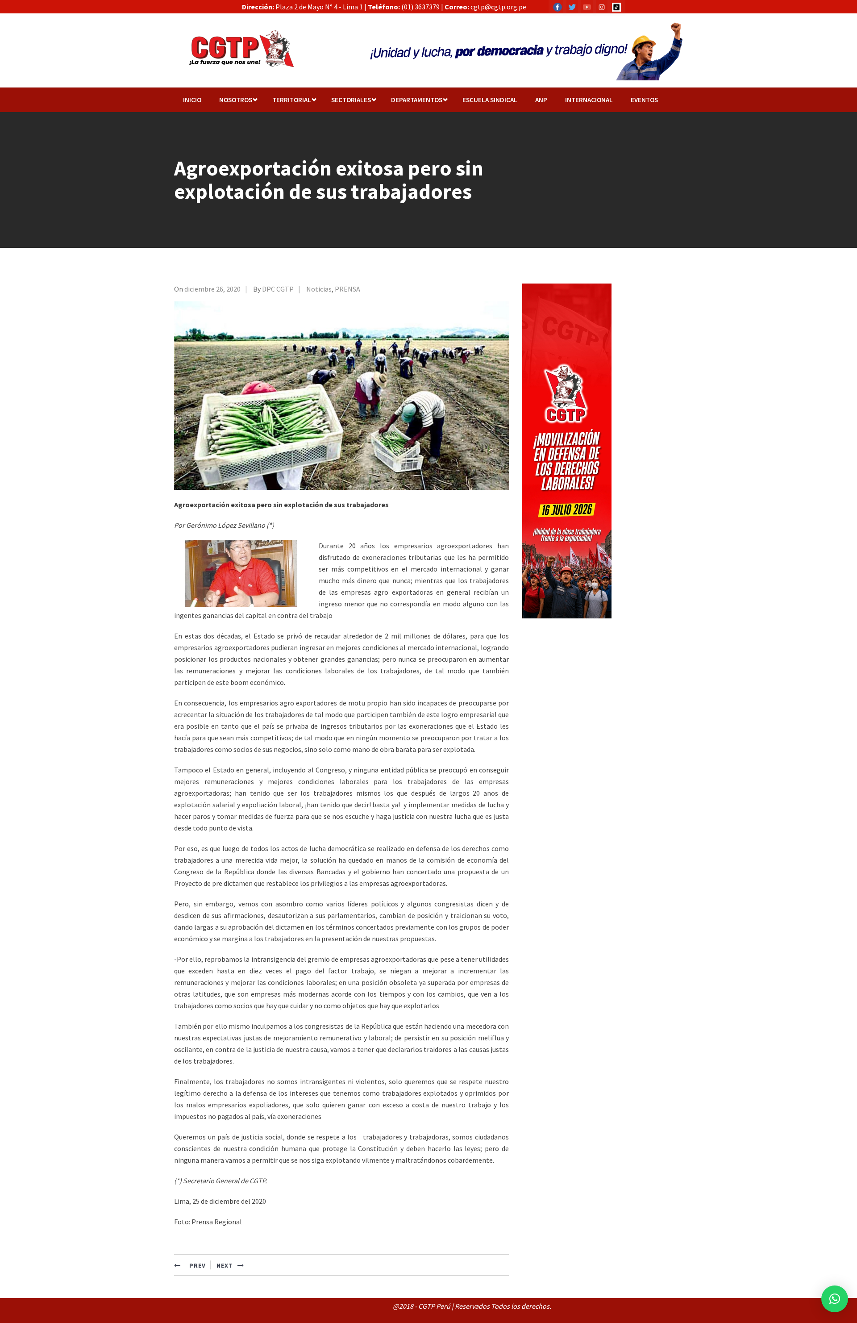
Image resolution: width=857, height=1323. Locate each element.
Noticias (319, 288)
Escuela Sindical (489, 100)
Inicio (192, 100)
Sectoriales (351, 100)
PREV (196, 1265)
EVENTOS (644, 100)
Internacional (589, 100)
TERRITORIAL (291, 100)
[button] (834, 1298)
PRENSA (347, 288)
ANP (541, 100)
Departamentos (416, 100)
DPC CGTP (278, 288)
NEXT (224, 1265)
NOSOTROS (235, 100)
